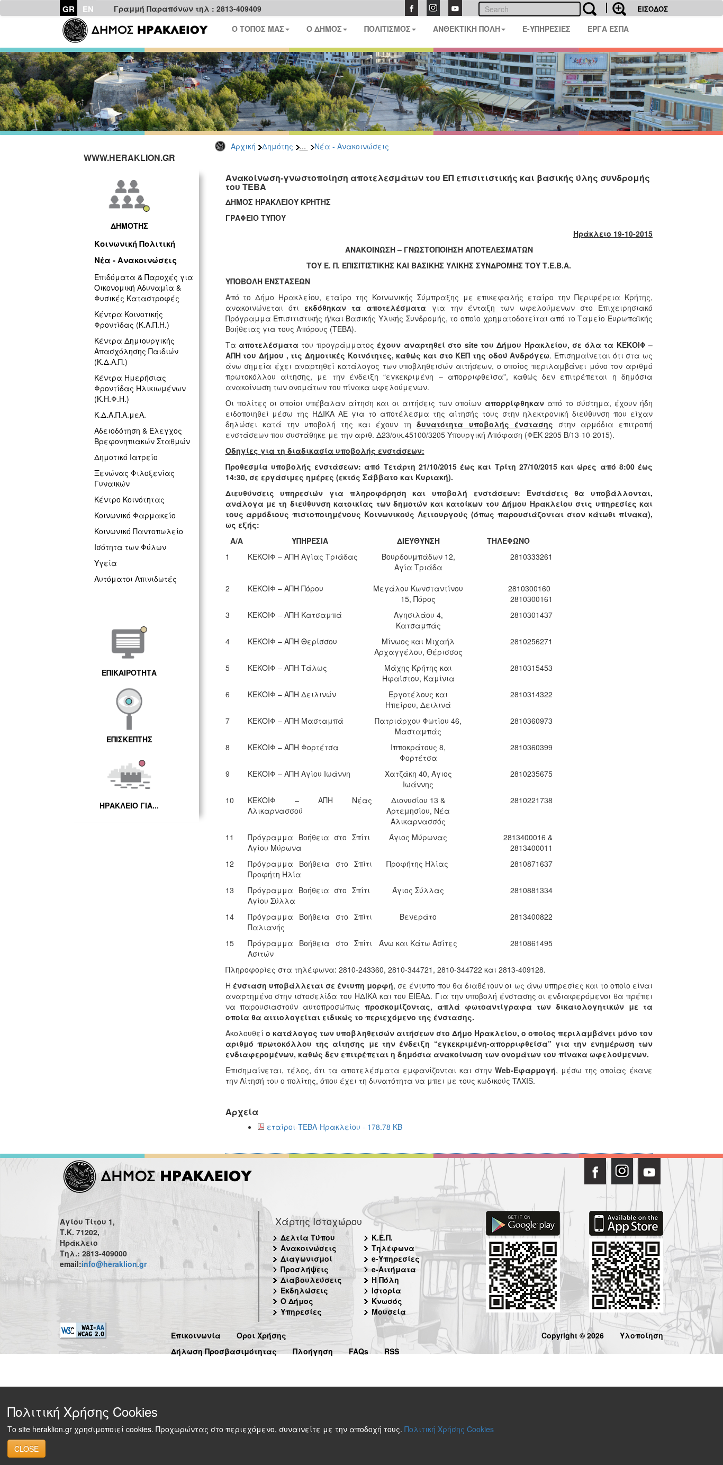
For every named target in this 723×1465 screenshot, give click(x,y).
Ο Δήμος (297, 1301)
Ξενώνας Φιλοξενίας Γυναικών (134, 478)
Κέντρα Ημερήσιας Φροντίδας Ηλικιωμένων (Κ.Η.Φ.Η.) (140, 388)
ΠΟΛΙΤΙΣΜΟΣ (387, 28)
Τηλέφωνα (393, 1248)
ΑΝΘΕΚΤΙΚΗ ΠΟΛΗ (466, 28)
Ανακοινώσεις (309, 1248)
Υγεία (105, 563)
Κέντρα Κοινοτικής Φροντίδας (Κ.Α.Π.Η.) (131, 319)
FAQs (358, 1350)
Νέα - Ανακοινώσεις (351, 146)
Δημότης (277, 146)
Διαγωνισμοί (306, 1258)
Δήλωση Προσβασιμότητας (224, 1350)
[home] (141, 32)
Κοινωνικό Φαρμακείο (135, 515)
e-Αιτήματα (394, 1269)
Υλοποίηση (641, 1334)
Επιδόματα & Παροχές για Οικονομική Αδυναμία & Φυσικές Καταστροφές (143, 287)
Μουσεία (389, 1311)
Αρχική (243, 146)
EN (88, 9)
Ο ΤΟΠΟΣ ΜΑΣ (258, 28)
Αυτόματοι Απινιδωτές (135, 578)
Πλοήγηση (313, 1350)
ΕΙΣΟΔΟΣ (652, 9)
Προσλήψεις (305, 1269)
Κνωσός (387, 1301)
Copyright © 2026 (572, 1334)
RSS (391, 1350)
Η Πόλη (385, 1279)
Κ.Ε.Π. (382, 1237)
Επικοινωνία (196, 1334)
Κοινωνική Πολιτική (134, 243)
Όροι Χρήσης (261, 1334)
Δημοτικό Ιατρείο (126, 457)
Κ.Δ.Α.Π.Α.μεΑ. (120, 414)
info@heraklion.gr (114, 1264)
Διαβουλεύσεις (311, 1279)
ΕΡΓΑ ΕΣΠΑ (608, 28)
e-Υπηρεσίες (396, 1258)
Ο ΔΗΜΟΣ (324, 28)
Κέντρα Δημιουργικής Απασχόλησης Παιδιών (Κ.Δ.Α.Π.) (136, 351)
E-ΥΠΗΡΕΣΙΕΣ (546, 28)
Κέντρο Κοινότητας (129, 499)
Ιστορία (386, 1290)
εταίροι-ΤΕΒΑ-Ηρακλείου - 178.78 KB (334, 1126)
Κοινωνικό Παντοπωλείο (138, 531)
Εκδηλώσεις (304, 1290)
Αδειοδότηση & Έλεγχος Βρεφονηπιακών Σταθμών (142, 435)
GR (68, 9)
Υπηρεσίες (301, 1311)
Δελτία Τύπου (308, 1237)
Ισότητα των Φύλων (130, 547)
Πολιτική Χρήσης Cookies (449, 1429)
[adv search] (616, 8)
